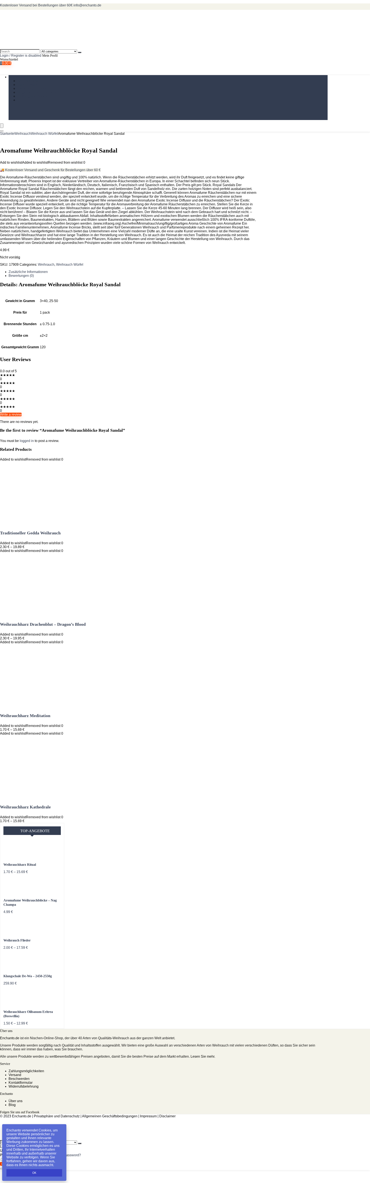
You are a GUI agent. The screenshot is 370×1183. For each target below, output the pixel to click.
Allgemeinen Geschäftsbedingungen (109, 1116)
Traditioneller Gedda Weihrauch (30, 533)
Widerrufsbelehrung (24, 1086)
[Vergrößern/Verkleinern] (1, 1168)
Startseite (7, 133)
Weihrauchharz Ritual (19, 864)
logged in (27, 441)
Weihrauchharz (28, 81)
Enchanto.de (9, 1038)
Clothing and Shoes (32, 96)
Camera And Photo (31, 88)
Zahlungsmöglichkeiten (26, 1071)
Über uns (15, 1101)
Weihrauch (17, 77)
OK (34, 1172)
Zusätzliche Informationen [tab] (28, 272)
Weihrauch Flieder (17, 940)
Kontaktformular (21, 1082)
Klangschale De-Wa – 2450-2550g (27, 976)
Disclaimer (167, 1116)
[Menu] (1, 125)
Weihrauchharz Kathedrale (25, 807)
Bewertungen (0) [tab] (21, 275)
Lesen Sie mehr (202, 1056)
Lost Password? (69, 1155)
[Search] (79, 52)
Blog (12, 1105)
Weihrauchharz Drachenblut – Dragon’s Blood (43, 624)
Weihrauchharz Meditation (25, 715)
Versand (15, 1075)
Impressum (148, 1116)
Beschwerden (19, 1079)
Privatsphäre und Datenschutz (57, 1116)
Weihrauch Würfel (44, 133)
